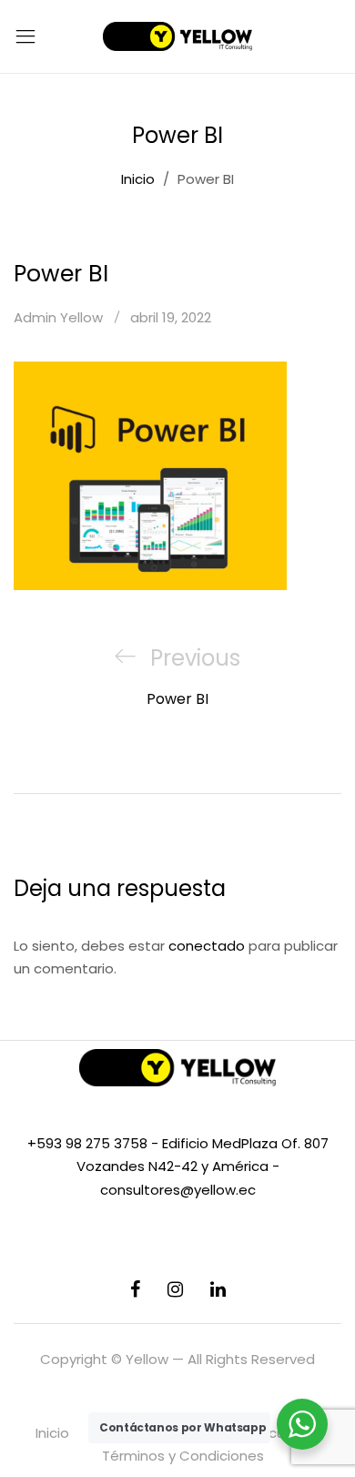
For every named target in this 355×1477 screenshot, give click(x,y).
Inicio (52, 1432)
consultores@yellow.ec (178, 1189)
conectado (206, 945)
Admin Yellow (58, 317)
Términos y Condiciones (183, 1455)
